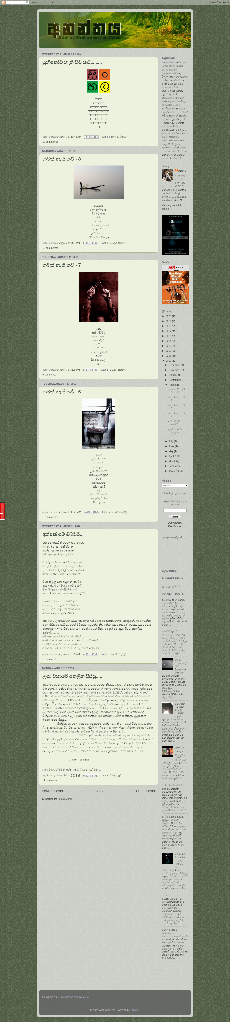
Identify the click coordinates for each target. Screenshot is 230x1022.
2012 (169, 350)
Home (99, 791)
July (171, 441)
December (175, 365)
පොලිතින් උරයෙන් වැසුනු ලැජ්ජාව (180, 708)
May (171, 451)
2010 (169, 360)
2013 (169, 345)
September (175, 379)
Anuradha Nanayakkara (75, 997)
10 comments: (50, 247)
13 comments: (50, 517)
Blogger (134, 1010)
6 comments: (49, 374)
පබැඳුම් (114, 136)
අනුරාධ (182, 170)
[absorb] (175, 254)
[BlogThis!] (88, 137)
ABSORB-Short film (180, 856)
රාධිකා (165, 895)
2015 (169, 336)
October (173, 374)
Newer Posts (52, 791)
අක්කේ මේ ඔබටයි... (63, 534)
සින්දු (112, 775)
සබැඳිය (46, 731)
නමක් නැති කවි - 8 (61, 158)
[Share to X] (91, 137)
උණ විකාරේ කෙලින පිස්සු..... (72, 676)
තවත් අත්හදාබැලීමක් (181, 662)
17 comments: (50, 141)
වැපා (93, 684)
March (172, 461)
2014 (169, 340)
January (173, 471)
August (173, 384)
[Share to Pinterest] (97, 137)
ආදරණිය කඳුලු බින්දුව (173, 599)
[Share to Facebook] (94, 137)
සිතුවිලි (123, 136)
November (175, 370)
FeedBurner (174, 526)
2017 (169, 331)
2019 (169, 321)
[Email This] (85, 137)
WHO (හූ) (180, 747)
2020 (169, 316)
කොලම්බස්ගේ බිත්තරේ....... (170, 931)
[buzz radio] (175, 303)
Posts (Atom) (64, 798)
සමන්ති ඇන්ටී (169, 631)
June (172, 446)
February (174, 466)
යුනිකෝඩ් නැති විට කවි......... (72, 62)
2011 (169, 355)
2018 (169, 326)
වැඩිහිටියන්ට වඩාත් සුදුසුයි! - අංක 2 (173, 818)
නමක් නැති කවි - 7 (61, 265)
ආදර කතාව (145, 723)
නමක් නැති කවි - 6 (61, 391)
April (171, 456)
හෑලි (118, 775)
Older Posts (145, 791)
